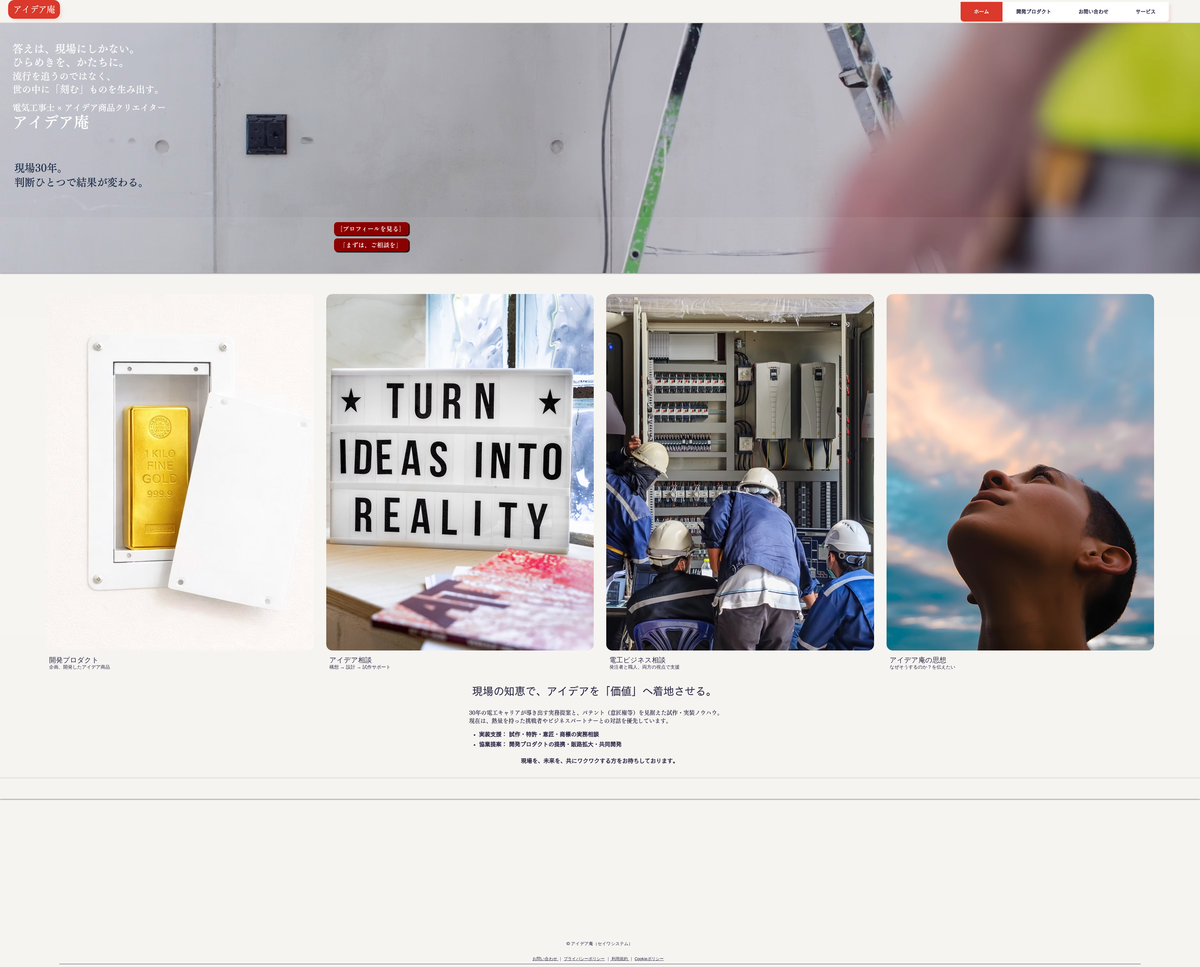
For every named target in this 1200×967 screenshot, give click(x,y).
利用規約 (619, 958)
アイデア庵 (34, 9)
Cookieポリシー (649, 958)
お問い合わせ (545, 958)
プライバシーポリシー (584, 958)
